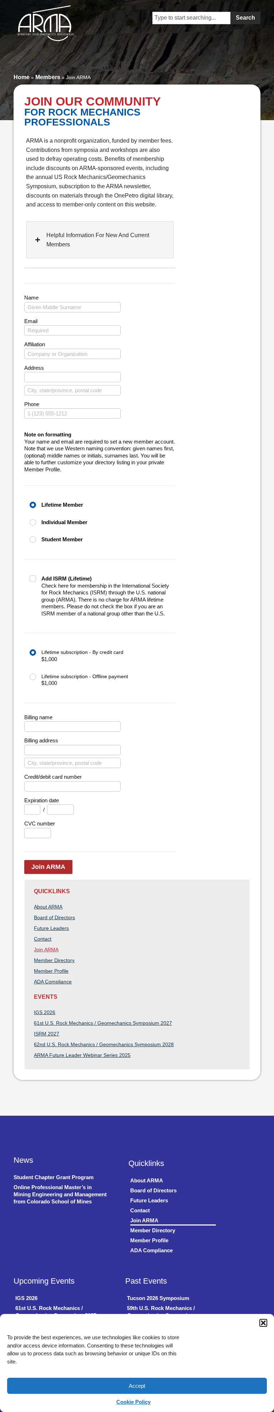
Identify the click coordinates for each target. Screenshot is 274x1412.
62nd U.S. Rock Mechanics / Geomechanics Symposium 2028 (104, 1044)
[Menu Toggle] (120, 17)
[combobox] (191, 18)
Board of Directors (54, 917)
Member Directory (54, 960)
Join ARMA (48, 866)
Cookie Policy (133, 1402)
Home (22, 77)
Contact (42, 939)
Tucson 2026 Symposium (158, 1298)
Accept (137, 1386)
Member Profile (51, 971)
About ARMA (48, 907)
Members (47, 77)
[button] (263, 1322)
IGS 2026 (44, 1012)
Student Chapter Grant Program (53, 1177)
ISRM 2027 (46, 1034)
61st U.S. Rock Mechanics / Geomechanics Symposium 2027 (103, 1023)
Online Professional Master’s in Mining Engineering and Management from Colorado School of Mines (60, 1194)
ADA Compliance (53, 981)
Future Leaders (51, 928)
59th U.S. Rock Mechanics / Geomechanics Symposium (161, 1311)
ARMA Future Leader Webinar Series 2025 (82, 1055)
